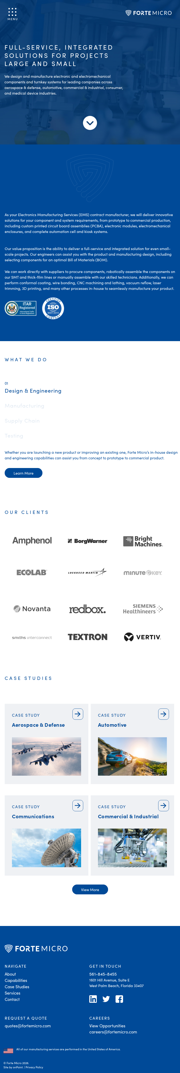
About (10, 974)
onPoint (18, 1067)
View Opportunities (107, 1026)
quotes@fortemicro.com (28, 1026)
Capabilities (16, 980)
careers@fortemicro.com (113, 1032)
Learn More (24, 473)
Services (12, 993)
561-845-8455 (103, 974)
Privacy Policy (34, 1067)
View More (90, 889)
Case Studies (17, 986)
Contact (12, 999)
